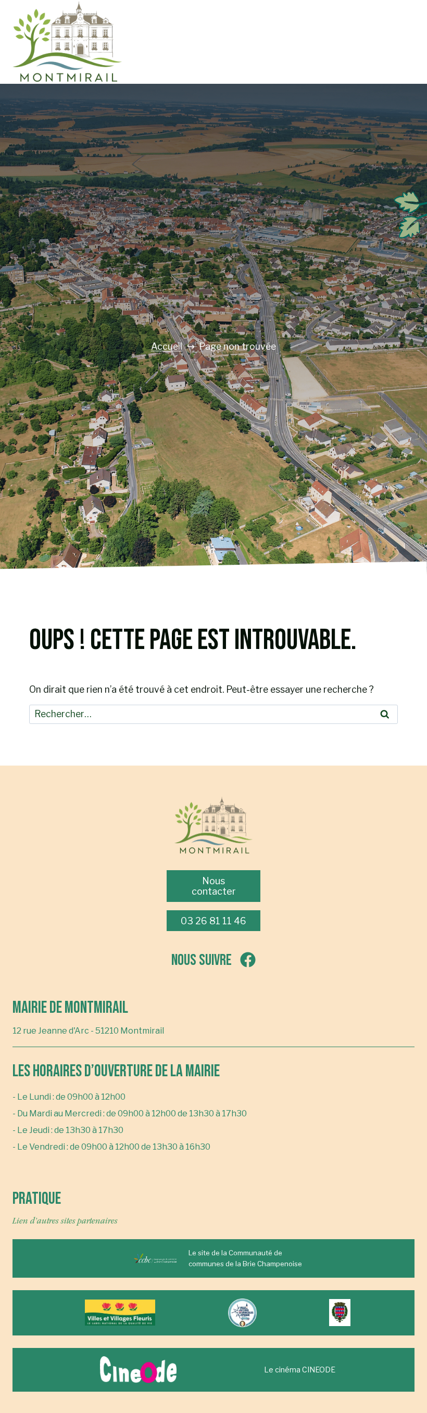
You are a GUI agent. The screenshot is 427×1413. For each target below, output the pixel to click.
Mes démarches (322, 72)
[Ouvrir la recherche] (239, 41)
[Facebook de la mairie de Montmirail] (187, 41)
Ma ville (322, 10)
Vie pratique (322, 51)
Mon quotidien (322, 31)
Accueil (166, 346)
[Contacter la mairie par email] (213, 41)
